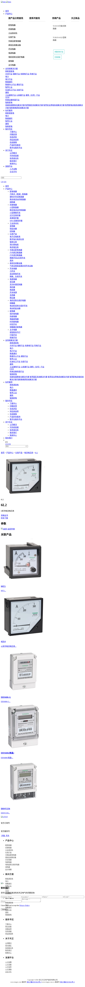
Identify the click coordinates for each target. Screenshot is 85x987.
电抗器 (12, 287)
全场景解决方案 (11, 69)
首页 (7, 11)
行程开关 (13, 335)
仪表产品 (11, 37)
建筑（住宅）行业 (33, 95)
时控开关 (13, 324)
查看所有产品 (59, 51)
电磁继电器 (14, 319)
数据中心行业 (10, 84)
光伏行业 (8, 74)
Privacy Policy (24, 905)
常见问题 (8, 926)
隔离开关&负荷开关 (17, 258)
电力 (6, 881)
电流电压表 (14, 247)
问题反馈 (13, 134)
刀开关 (12, 271)
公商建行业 (20, 95)
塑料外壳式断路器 (17, 197)
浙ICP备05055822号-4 (34, 982)
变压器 (12, 282)
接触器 (12, 303)
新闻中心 (13, 164)
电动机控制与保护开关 (18, 306)
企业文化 (13, 172)
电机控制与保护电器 (16, 57)
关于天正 (8, 150)
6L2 (36, 453)
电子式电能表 (15, 237)
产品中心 (8, 14)
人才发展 (8, 964)
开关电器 (11, 49)
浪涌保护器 (14, 218)
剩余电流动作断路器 (18, 199)
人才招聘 (8, 962)
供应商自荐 (14, 140)
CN (2, 182)
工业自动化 (12, 33)
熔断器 (12, 202)
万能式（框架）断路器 (18, 194)
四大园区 (8, 945)
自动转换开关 (15, 274)
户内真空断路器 (16, 253)
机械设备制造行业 (12, 100)
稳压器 (12, 298)
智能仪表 (13, 242)
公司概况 (13, 153)
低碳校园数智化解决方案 (15, 105)
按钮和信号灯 (15, 332)
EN (5, 182)
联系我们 (13, 161)
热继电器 (13, 316)
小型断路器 (14, 207)
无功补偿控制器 (16, 284)
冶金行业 (19, 90)
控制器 (12, 231)
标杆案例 (8, 110)
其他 (11, 260)
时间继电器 (14, 322)
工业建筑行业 (10, 95)
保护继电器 (14, 314)
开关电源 (13, 292)
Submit (4, 909)
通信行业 (19, 84)
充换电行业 (24, 74)
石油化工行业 (10, 90)
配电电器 (11, 25)
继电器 (11, 61)
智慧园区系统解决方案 (34, 105)
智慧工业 (8, 886)
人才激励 (8, 969)
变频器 (12, 226)
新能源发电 (9, 878)
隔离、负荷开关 (16, 276)
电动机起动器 (15, 308)
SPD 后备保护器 (16, 221)
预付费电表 (14, 245)
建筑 (6, 888)
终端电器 (11, 29)
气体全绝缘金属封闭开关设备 (21, 266)
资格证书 (4, 515)
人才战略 (13, 169)
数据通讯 (8, 883)
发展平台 (8, 166)
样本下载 (4, 518)
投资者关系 (14, 158)
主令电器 (11, 65)
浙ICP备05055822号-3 (67, 982)
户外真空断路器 (16, 255)
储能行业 (16, 74)
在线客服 (13, 142)
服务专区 (8, 129)
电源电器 (11, 53)
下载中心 (13, 132)
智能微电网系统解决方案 (19, 108)
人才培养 (8, 967)
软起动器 (13, 229)
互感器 (12, 295)
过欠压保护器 (15, 215)
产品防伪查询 (15, 145)
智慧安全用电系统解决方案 (54, 105)
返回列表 (11, 529)
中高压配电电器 (14, 41)
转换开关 (13, 338)
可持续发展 (14, 156)
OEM (7, 891)
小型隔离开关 (15, 213)
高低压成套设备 (14, 45)
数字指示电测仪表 (17, 239)
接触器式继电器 (16, 327)
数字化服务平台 (16, 148)
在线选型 (57, 57)
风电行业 (33, 74)
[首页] (42, 4)
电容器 (12, 290)
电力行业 (8, 79)
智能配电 (8, 893)
